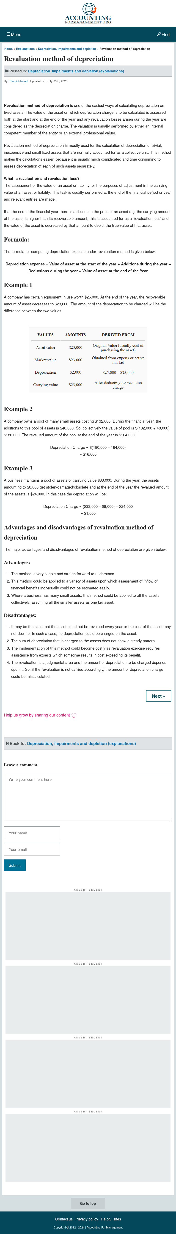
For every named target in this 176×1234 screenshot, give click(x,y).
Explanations (25, 48)
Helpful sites (111, 1219)
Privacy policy (86, 1219)
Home (8, 48)
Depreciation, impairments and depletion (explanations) (76, 71)
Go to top (88, 1203)
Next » (158, 696)
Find (166, 34)
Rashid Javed (18, 81)
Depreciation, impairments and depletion (67, 48)
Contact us (64, 1219)
